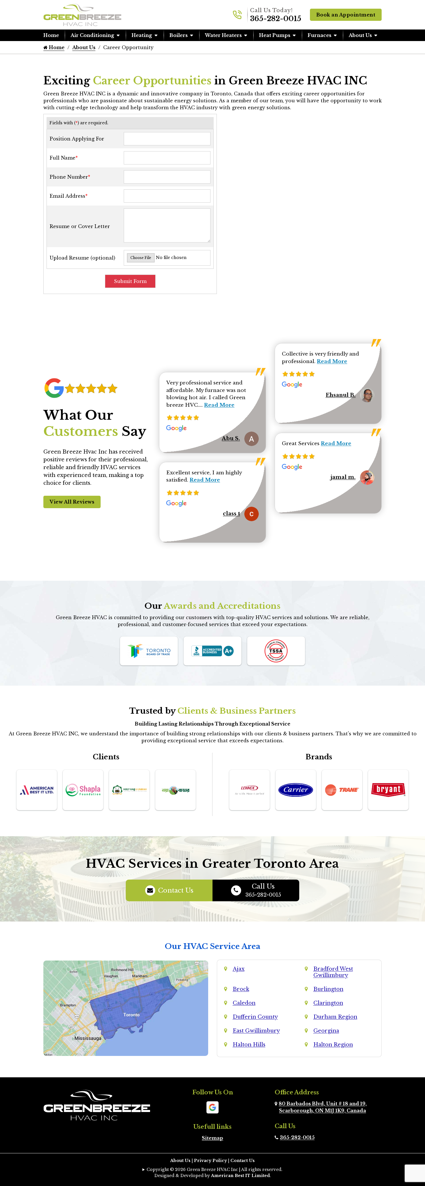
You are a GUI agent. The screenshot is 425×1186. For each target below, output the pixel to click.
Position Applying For (77, 139)
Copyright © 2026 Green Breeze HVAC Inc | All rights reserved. (214, 1169)
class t (231, 513)
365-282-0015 (275, 18)
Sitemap (212, 1138)
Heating (142, 35)
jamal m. (343, 477)
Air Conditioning (92, 35)
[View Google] (212, 1107)
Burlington (328, 989)
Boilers (178, 35)
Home (51, 35)
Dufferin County (255, 1017)
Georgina (326, 1031)
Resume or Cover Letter (80, 226)
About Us (360, 35)
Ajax (239, 969)
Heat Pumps (274, 35)
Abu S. (231, 438)
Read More (219, 405)
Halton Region (333, 1044)
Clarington (328, 1003)
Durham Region (335, 1017)
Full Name (64, 158)
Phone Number (70, 177)
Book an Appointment (346, 15)
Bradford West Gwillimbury (333, 972)
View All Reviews (72, 502)
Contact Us (175, 890)
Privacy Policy (210, 1160)
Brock (241, 989)
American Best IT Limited (240, 1175)
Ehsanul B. (341, 395)
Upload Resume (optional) (82, 258)
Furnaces (319, 35)
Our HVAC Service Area (212, 946)
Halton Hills (249, 1044)
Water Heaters (223, 35)
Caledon (244, 1003)
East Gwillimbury (256, 1031)
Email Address (69, 196)
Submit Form (130, 281)
